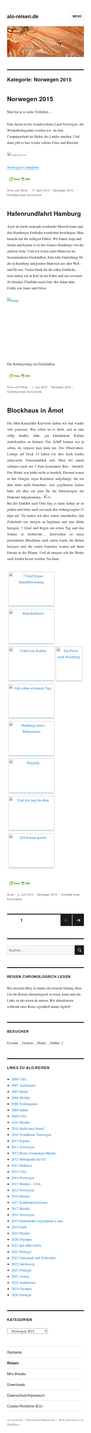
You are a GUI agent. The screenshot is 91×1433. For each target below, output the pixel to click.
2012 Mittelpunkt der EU (29, 1159)
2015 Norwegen (22, 1190)
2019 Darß (19, 1227)
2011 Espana (20, 1140)
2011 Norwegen (22, 1147)
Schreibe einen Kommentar (24, 195)
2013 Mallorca (21, 1165)
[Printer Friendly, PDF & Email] (19, 179)
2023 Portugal (21, 1270)
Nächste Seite (78, 925)
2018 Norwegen (22, 1214)
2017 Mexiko (20, 1208)
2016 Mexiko (20, 1196)
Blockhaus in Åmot (35, 410)
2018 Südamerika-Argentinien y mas (37, 1220)
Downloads (16, 1384)
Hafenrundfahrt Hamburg (44, 213)
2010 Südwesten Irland (27, 1128)
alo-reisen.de (22, 16)
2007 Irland (19, 1091)
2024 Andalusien (23, 1282)
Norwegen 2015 (30, 98)
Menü (77, 16)
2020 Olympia (21, 1239)
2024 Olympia (21, 1288)
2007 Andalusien (23, 1085)
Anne (10, 894)
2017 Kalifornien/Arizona (29, 1202)
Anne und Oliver (17, 190)
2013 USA (19, 1171)
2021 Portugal (21, 1251)
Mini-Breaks (16, 1373)
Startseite (14, 1352)
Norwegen (14, 167)
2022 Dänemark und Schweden (33, 1257)
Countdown (31, 167)
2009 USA (19, 1116)
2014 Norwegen (22, 1177)
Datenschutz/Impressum (26, 1395)
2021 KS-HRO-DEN (26, 1245)
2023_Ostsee (20, 1276)
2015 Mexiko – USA (26, 1183)
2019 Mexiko (20, 1233)
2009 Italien (19, 1110)
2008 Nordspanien (24, 1103)
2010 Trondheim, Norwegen (31, 1134)
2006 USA (19, 1079)
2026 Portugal (21, 1294)
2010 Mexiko (20, 1122)
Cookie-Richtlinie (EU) (24, 1406)
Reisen (13, 1362)
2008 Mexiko (20, 1097)
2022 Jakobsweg (23, 1264)
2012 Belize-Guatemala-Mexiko (33, 1153)
